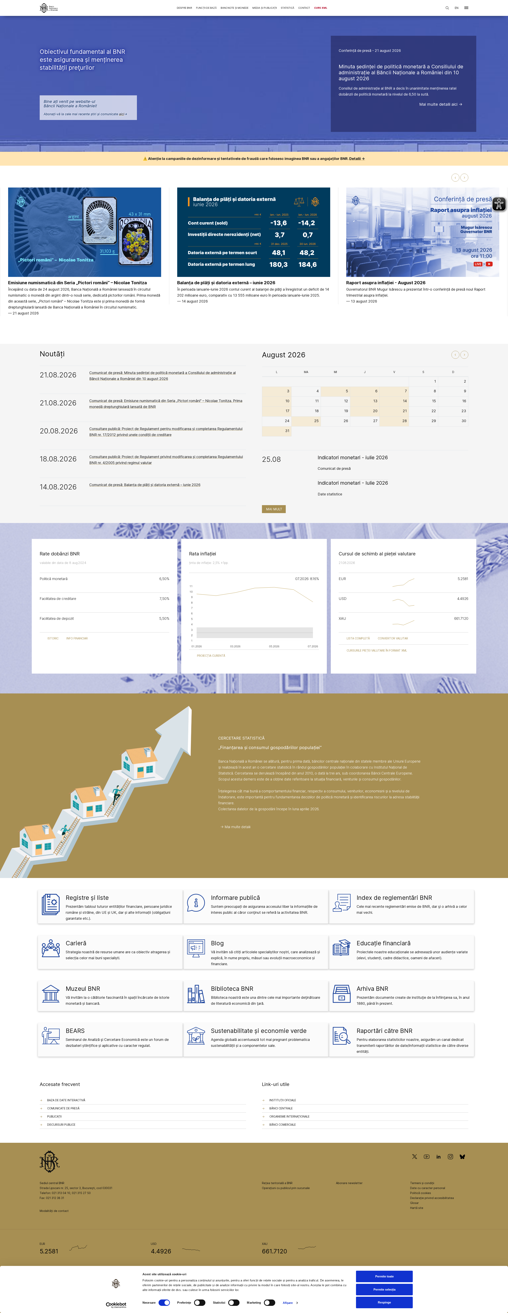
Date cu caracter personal (427, 1188)
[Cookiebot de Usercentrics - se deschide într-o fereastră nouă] (116, 1305)
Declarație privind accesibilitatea (432, 1198)
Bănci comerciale (282, 1124)
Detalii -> (357, 159)
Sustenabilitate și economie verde (259, 1030)
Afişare (288, 1302)
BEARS (75, 1030)
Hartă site (416, 1208)
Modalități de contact (54, 1210)
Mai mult (274, 509)
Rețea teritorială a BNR (277, 1183)
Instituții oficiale (282, 1100)
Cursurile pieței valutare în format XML (377, 650)
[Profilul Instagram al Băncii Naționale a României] (450, 1162)
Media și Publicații (264, 7)
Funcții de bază (206, 7)
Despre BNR (184, 7)
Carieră (76, 943)
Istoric (53, 638)
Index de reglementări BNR (394, 897)
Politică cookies (420, 1193)
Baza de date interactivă (66, 1100)
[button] (466, 9)
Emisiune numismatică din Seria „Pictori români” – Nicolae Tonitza (77, 282)
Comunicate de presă (63, 1108)
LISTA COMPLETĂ (358, 638)
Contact (304, 7)
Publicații (54, 1116)
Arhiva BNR (372, 988)
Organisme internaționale (289, 1116)
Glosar (414, 1203)
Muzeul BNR (83, 988)
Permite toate (384, 1276)
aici (121, 114)
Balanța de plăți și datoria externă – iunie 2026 (226, 282)
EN (456, 8)
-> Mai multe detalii (235, 827)
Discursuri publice (61, 1124)
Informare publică (235, 897)
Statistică (287, 7)
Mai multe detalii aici (438, 104)
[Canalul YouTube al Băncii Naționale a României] (427, 1162)
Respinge (384, 1302)
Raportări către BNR (384, 1030)
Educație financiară (384, 943)
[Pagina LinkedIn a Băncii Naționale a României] (438, 1162)
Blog (217, 943)
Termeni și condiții (422, 1183)
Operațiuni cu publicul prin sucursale (286, 1188)
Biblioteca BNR (232, 988)
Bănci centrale (281, 1108)
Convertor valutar (393, 638)
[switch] (199, 1302)
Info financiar (77, 638)
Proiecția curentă (211, 655)
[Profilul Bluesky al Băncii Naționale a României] (462, 1162)
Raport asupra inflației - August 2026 (386, 282)
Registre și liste (87, 897)
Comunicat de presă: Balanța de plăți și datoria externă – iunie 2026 (144, 485)
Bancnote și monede (235, 7)
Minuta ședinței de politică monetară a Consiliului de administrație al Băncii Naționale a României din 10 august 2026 (401, 72)
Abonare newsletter (349, 1183)
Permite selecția (384, 1289)
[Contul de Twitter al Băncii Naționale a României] (416, 1162)
